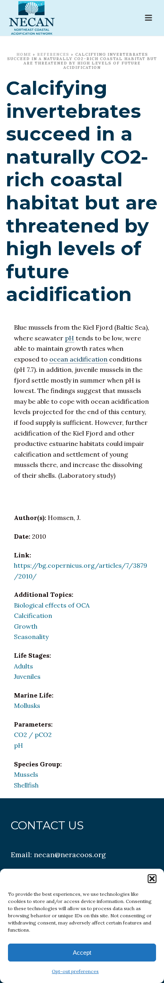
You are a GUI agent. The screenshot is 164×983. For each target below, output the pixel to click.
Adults (23, 666)
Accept (82, 952)
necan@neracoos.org (70, 854)
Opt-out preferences (75, 971)
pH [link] (69, 338)
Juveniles (27, 676)
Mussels (26, 774)
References (53, 54)
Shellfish (26, 785)
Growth (25, 626)
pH (18, 745)
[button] (152, 879)
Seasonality (31, 637)
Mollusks (27, 705)
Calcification (33, 616)
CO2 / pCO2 (33, 735)
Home (23, 54)
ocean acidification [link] (78, 359)
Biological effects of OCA (52, 605)
